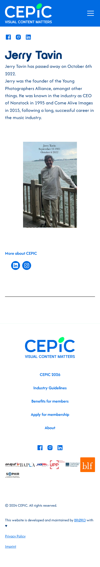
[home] (28, 13)
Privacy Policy (15, 536)
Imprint (10, 546)
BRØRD (80, 520)
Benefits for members (50, 401)
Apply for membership (50, 414)
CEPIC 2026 (50, 374)
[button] (89, 13)
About (50, 428)
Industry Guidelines (50, 388)
